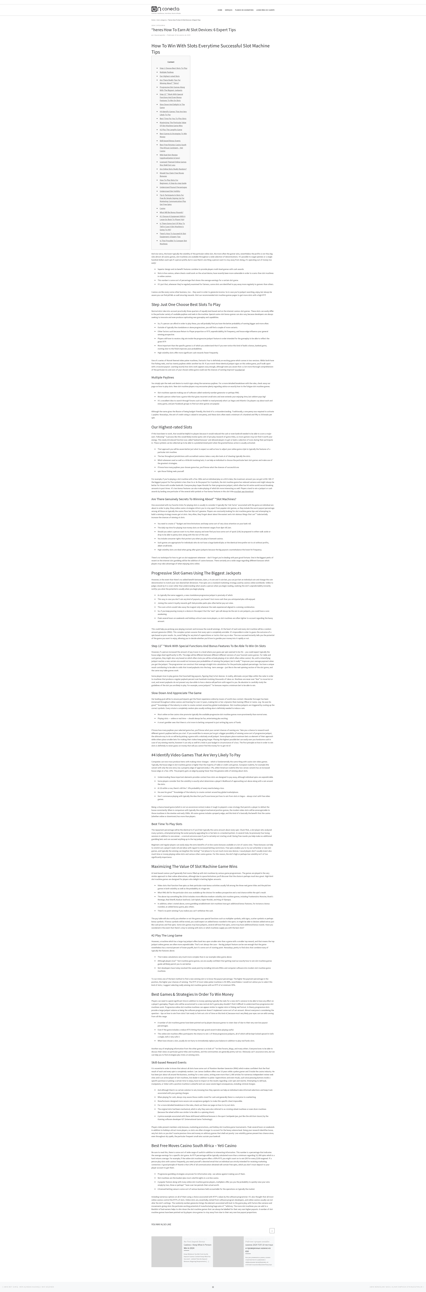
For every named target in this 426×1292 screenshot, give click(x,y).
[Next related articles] (272, 1230)
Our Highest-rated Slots (170, 76)
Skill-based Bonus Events (170, 140)
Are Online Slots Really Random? (173, 169)
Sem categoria (162, 20)
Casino (162, 208)
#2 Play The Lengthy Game (171, 129)
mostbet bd (240, 369)
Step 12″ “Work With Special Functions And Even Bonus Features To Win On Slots (171, 97)
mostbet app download (243, 491)
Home (153, 20)
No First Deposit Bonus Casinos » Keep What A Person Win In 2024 (197, 1244)
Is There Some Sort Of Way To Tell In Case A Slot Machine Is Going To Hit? (172, 226)
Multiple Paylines (167, 72)
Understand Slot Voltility (170, 191)
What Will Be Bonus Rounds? (171, 212)
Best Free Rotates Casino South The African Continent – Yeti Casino (173, 147)
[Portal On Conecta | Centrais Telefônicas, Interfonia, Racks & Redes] (165, 8)
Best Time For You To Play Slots (173, 118)
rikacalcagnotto (159, 35)
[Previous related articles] (266, 1230)
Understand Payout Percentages (173, 187)
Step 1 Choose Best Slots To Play (173, 68)
